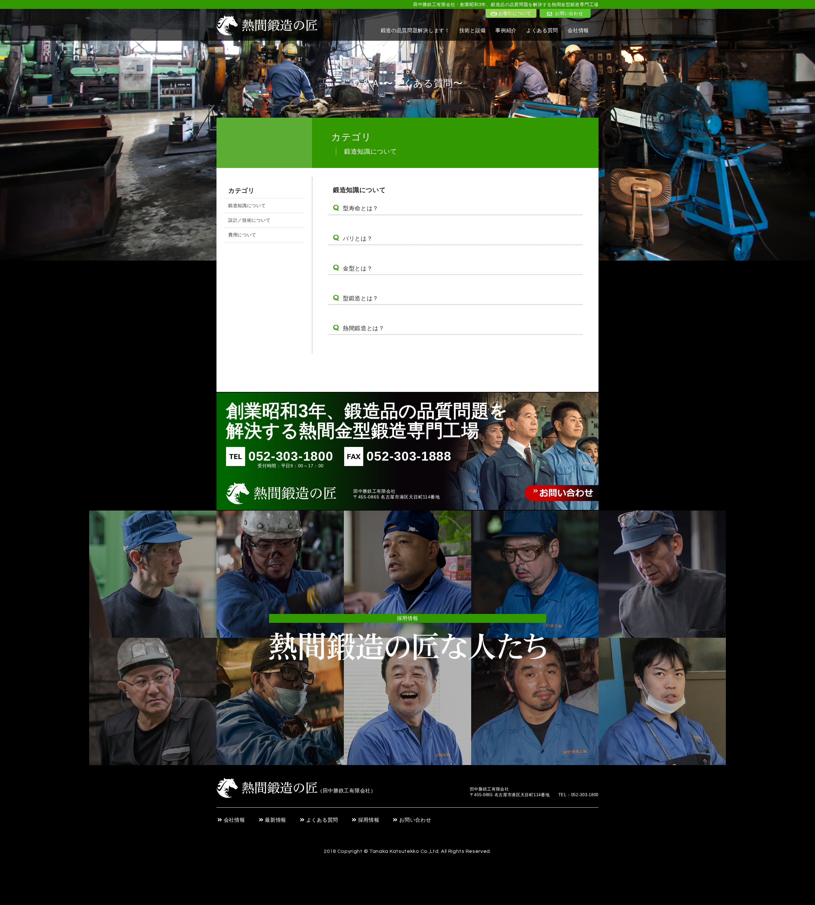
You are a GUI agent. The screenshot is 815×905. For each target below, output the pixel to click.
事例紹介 (506, 30)
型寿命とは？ (361, 208)
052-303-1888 (408, 456)
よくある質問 (542, 30)
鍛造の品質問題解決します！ (415, 30)
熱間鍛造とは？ (364, 328)
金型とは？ (358, 268)
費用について (242, 234)
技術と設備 (472, 30)
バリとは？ (358, 238)
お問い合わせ (415, 820)
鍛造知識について (247, 205)
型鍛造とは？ (361, 298)
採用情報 (368, 820)
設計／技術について (249, 220)
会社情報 (578, 30)
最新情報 (275, 820)
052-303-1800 (290, 458)
